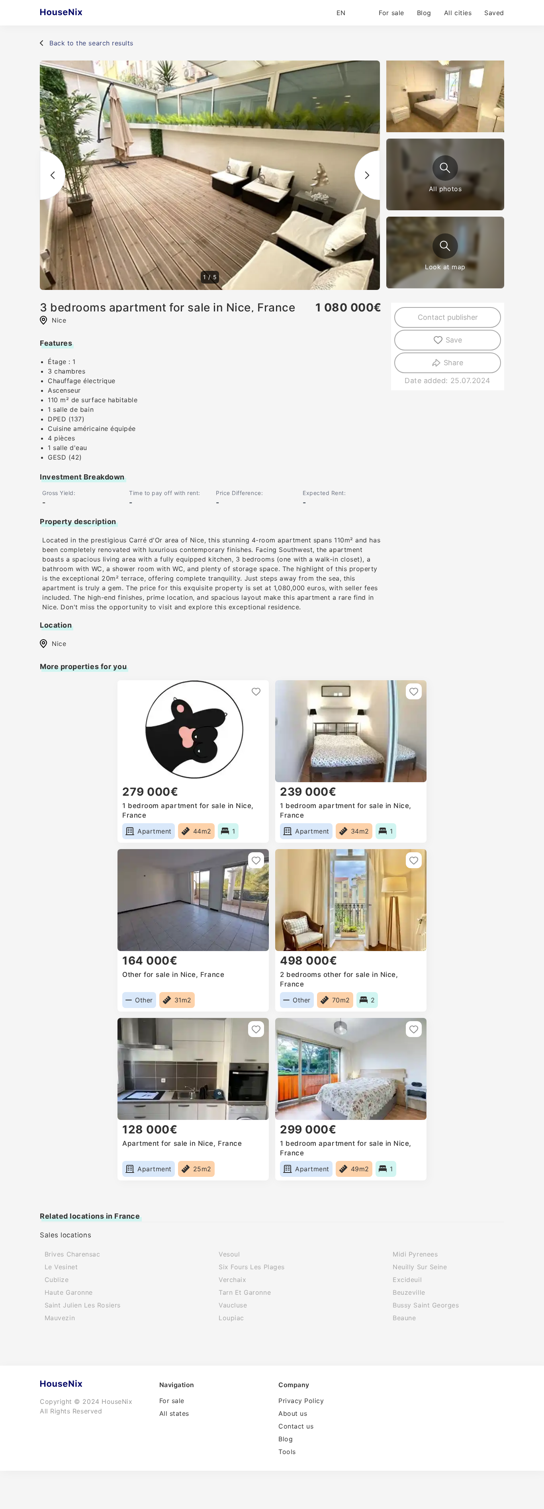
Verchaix (232, 1280)
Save (454, 340)
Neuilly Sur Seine (420, 1267)
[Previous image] (52, 175)
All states (174, 1413)
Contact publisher (448, 317)
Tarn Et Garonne (245, 1292)
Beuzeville (409, 1292)
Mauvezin (60, 1318)
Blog (424, 13)
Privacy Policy (301, 1401)
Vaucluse (233, 1305)
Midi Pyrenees (415, 1254)
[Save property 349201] (414, 1029)
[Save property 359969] (256, 691)
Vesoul (229, 1254)
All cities (458, 13)
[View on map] (445, 246)
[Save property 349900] (414, 691)
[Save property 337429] (256, 1029)
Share (453, 362)
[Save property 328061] (414, 860)
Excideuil (407, 1280)
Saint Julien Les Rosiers (83, 1305)
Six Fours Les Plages (252, 1267)
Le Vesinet (61, 1267)
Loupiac (231, 1318)
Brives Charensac (72, 1254)
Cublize (57, 1280)
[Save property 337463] (256, 860)
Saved (494, 13)
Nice (59, 644)
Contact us (295, 1426)
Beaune (404, 1318)
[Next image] (367, 175)
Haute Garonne (69, 1292)
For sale (391, 13)
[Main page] (76, 12)
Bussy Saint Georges (426, 1305)
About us (292, 1413)
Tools (287, 1452)
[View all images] (445, 168)
